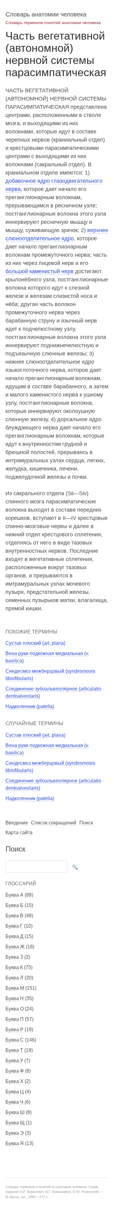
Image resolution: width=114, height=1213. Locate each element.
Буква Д (14, 936)
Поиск (86, 822)
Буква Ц (14, 1091)
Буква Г (14, 926)
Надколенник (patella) (29, 706)
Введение (16, 822)
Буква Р (14, 1029)
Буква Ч (14, 1102)
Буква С (14, 1039)
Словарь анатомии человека (45, 14)
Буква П (14, 1019)
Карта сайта (19, 832)
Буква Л (14, 977)
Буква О (14, 1008)
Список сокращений (53, 822)
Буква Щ (15, 1122)
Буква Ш (15, 1112)
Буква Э (14, 1133)
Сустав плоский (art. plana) (35, 643)
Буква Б (14, 905)
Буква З (14, 957)
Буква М (14, 988)
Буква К (14, 967)
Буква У (14, 1060)
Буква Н (14, 998)
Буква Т (14, 1050)
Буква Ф (14, 1071)
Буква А (14, 894)
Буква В (14, 915)
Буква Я (14, 1143)
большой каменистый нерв (39, 271)
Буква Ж (15, 946)
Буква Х (14, 1081)
